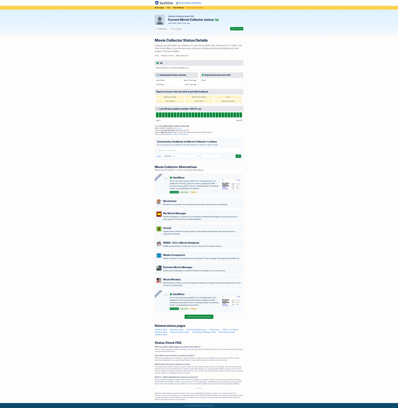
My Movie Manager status (196, 330)
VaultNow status (161, 330)
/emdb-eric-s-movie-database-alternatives (173, 240)
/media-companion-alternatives (169, 252)
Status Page (188, 405)
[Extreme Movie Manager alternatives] (159, 268)
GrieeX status (214, 330)
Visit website (174, 192)
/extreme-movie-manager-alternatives (171, 265)
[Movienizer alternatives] (159, 201)
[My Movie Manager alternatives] (159, 214)
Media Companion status (179, 332)
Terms (212, 405)
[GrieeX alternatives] (159, 228)
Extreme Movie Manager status (204, 332)
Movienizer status (177, 330)
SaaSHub (196, 405)
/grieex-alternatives (164, 226)
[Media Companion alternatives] (159, 255)
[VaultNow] (165, 178)
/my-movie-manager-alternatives (169, 211)
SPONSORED (158, 177)
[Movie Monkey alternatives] (159, 280)
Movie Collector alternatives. (178, 134)
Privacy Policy (204, 405)
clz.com (178, 128)
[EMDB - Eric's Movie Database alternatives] (159, 243)
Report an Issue (236, 29)
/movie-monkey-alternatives (167, 277)
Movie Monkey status (227, 332)
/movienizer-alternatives (166, 199)
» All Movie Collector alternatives (199, 317)
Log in (159, 156)
